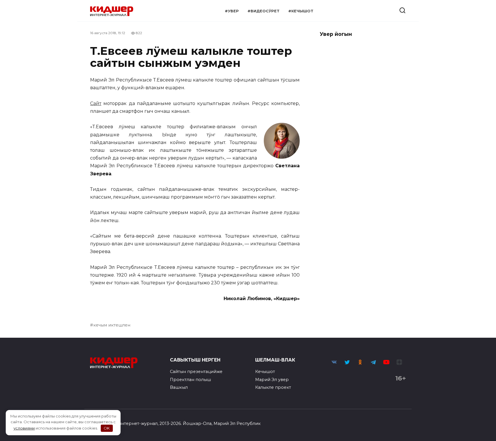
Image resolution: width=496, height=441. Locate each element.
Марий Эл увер (272, 379)
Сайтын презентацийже (196, 371)
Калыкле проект (273, 387)
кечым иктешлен (111, 325)
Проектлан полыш (190, 379)
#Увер (232, 11)
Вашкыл (179, 387)
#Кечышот (300, 11)
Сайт (95, 103)
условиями (24, 428)
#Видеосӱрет (263, 11)
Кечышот (265, 371)
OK (107, 428)
